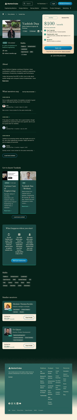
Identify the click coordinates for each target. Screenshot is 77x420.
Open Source (24, 51)
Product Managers (55, 8)
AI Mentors (44, 8)
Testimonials (43, 395)
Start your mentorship (19, 260)
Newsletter (66, 371)
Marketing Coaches (68, 8)
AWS (31, 51)
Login (53, 3)
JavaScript (24, 49)
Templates (65, 391)
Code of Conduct (28, 410)
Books (64, 383)
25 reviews (11, 42)
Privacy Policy (20, 410)
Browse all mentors (65, 3)
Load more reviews (9, 155)
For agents (41, 410)
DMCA (35, 410)
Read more (5, 81)
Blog (64, 394)
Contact (10, 377)
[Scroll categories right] (71, 8)
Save (26, 31)
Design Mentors (23, 8)
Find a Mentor (11, 14)
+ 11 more (24, 54)
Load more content (19, 217)
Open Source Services (50, 392)
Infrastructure (31, 46)
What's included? (66, 51)
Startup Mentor (34, 8)
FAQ (9, 410)
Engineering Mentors (11, 8)
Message (33, 31)
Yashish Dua (22, 14)
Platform (23, 46)
